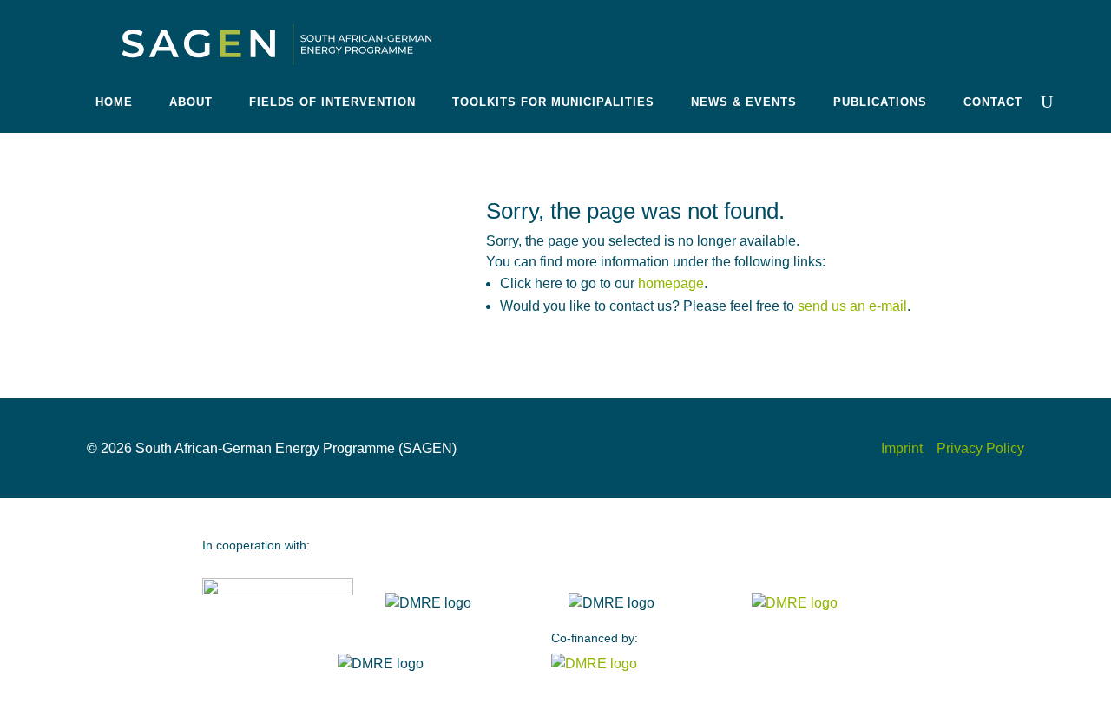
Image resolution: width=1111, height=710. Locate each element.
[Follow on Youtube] (986, 36)
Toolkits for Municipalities (553, 101)
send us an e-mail (852, 306)
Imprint (903, 448)
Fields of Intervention (332, 101)
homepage (671, 283)
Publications (880, 101)
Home (114, 101)
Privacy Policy (980, 448)
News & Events (744, 101)
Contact (992, 101)
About (191, 101)
